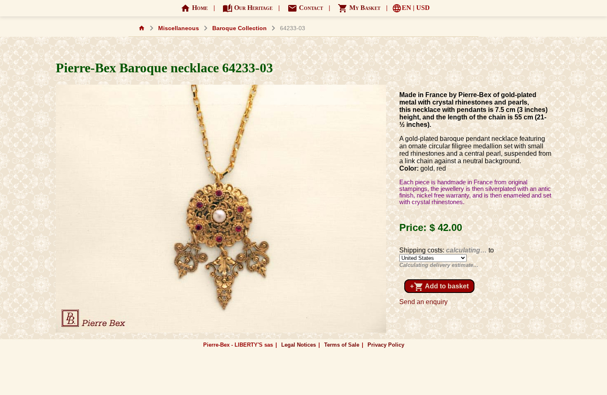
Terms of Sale (341, 345)
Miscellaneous (178, 28)
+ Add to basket (439, 287)
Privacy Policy (386, 345)
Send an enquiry (423, 301)
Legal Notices (298, 345)
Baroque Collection (239, 28)
